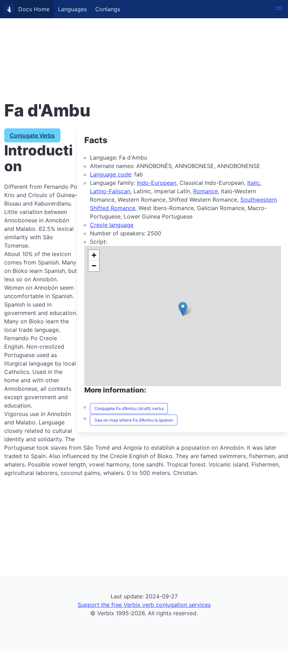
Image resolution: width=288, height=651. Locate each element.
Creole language (111, 224)
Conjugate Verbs (32, 135)
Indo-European (156, 182)
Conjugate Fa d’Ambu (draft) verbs (129, 408)
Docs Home (34, 9)
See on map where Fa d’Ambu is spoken (133, 420)
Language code (110, 174)
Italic (253, 182)
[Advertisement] (144, 49)
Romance (205, 191)
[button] (279, 9)
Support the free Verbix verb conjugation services (144, 604)
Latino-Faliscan (110, 191)
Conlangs (107, 9)
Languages (72, 9)
